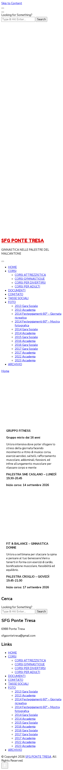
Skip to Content (11, 3)
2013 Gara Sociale (26, 306)
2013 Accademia (25, 310)
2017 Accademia (25, 353)
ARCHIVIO (15, 364)
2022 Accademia (25, 357)
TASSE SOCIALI (18, 298)
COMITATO (15, 294)
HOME (12, 267)
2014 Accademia (25, 333)
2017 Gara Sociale (26, 349)
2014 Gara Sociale (26, 329)
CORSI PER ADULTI (27, 287)
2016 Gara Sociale (26, 345)
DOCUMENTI (17, 290)
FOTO (12, 302)
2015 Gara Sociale (26, 337)
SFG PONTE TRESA (22, 240)
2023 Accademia (25, 360)
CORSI (12, 271)
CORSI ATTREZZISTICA (30, 275)
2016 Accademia (25, 341)
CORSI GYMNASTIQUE (30, 279)
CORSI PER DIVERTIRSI (30, 283)
